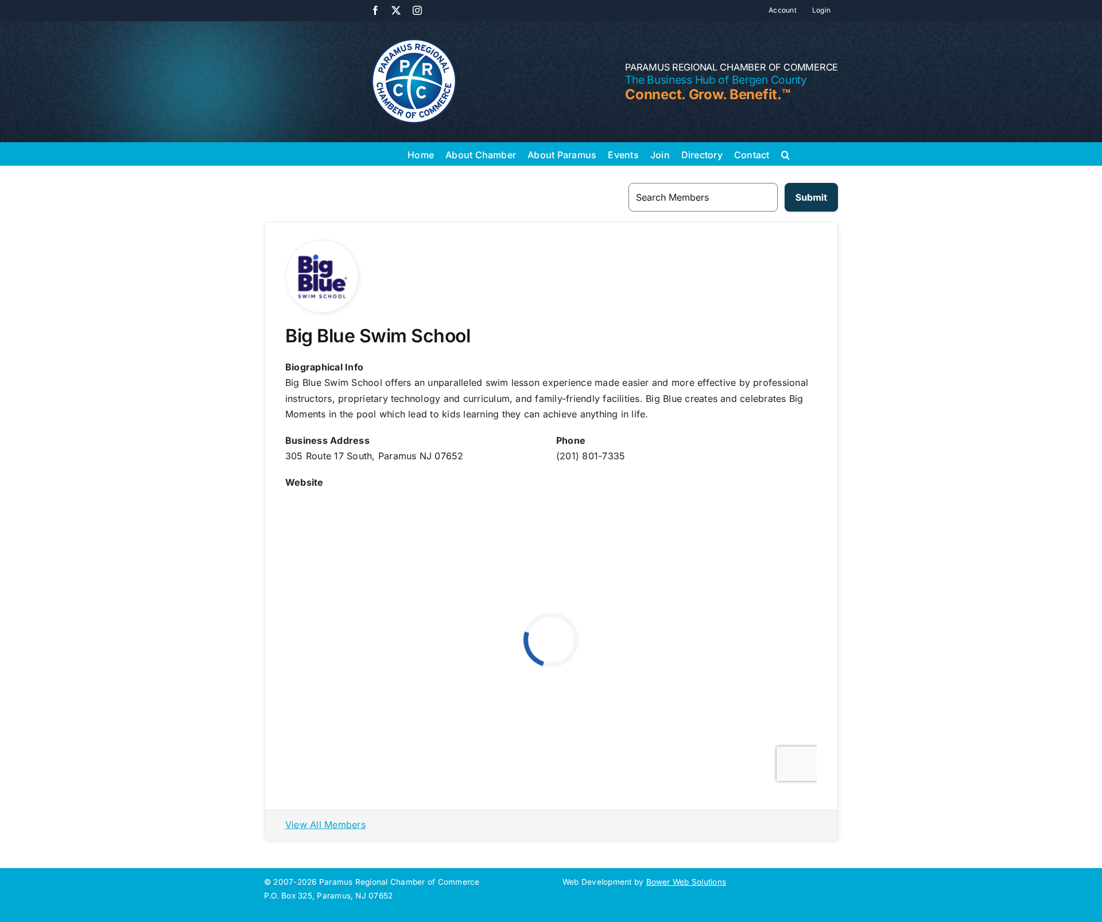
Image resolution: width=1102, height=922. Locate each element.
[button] (785, 153)
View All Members (325, 824)
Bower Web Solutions (686, 881)
